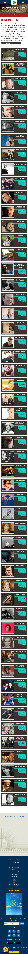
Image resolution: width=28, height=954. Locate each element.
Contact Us (14, 876)
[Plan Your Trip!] (4, 949)
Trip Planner (14, 874)
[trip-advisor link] (18, 935)
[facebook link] (9, 931)
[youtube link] (9, 935)
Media (14, 869)
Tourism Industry (14, 867)
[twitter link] (14, 931)
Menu (4, 1)
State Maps (14, 865)
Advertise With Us (14, 872)
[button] (4, 2)
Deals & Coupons (14, 862)
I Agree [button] (14, 951)
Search (23, 1)
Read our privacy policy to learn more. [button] (17, 949)
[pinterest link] (18, 931)
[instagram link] (14, 935)
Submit (22, 923)
